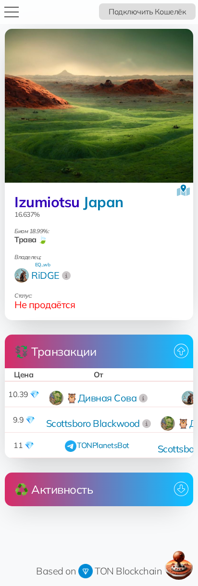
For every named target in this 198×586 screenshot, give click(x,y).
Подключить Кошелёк (147, 11)
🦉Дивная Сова (101, 398)
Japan (103, 202)
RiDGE (45, 275)
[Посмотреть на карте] (183, 190)
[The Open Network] (85, 571)
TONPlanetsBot (103, 445)
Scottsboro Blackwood (93, 423)
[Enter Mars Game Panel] (178, 565)
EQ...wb (42, 265)
